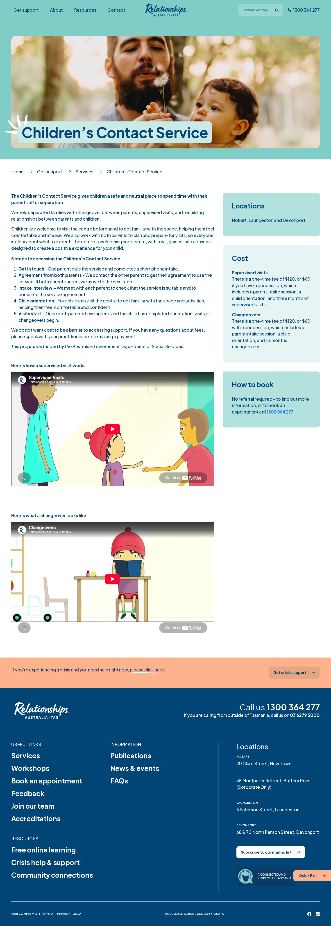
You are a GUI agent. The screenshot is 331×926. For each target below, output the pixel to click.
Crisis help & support (45, 862)
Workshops (30, 768)
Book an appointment (46, 780)
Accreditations (36, 818)
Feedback (27, 793)
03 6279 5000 (305, 715)
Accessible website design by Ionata (194, 913)
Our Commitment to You (32, 913)
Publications (130, 755)
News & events (134, 768)
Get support (49, 171)
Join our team (32, 806)
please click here (147, 669)
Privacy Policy (69, 913)
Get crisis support (289, 672)
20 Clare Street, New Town (263, 763)
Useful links (26, 744)
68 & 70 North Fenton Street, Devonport (277, 832)
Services (84, 171)
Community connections (52, 875)
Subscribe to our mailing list (266, 852)
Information (125, 744)
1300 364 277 (280, 411)
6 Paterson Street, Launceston (267, 809)
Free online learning (43, 849)
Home (17, 171)
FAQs (119, 780)
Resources (24, 838)
